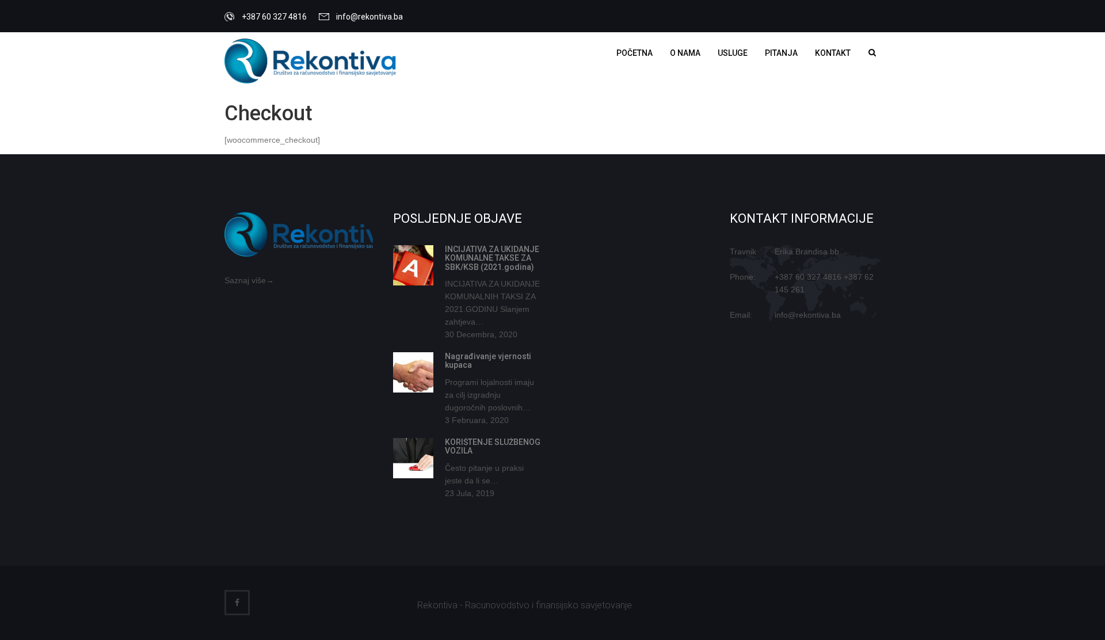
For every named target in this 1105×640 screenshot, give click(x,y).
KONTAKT (833, 53)
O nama (685, 53)
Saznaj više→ (249, 280)
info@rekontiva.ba (369, 16)
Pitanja (781, 53)
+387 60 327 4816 (808, 276)
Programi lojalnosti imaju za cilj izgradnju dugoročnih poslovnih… (489, 395)
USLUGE (733, 53)
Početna (634, 53)
